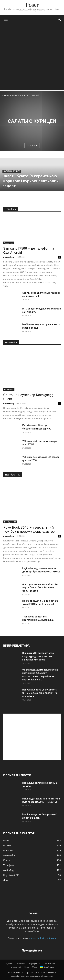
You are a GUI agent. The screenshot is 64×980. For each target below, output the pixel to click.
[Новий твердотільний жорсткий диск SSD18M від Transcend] (11, 605)
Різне (14, 95)
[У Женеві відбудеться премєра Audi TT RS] (11, 445)
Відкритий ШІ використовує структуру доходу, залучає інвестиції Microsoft (38, 656)
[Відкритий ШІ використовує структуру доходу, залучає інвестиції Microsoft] (11, 657)
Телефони (8, 243)
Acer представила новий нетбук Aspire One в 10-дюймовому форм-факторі (40, 587)
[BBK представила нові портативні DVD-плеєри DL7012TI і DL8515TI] (11, 803)
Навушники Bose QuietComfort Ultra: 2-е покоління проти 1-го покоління (39, 693)
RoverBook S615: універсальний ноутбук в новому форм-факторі (29, 529)
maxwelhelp (8, 257)
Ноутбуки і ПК (10, 522)
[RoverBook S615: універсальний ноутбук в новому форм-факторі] (32, 502)
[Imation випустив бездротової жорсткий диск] (11, 818)
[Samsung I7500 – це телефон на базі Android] (32, 230)
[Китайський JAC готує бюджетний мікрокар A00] (11, 429)
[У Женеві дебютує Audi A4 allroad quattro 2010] (11, 461)
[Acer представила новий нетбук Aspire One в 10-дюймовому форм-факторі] (11, 588)
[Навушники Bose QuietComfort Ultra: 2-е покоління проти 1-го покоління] (11, 694)
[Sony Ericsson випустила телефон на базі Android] (11, 297)
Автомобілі (8, 389)
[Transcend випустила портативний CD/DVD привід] (11, 621)
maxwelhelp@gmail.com (42, 938)
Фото (34, 966)
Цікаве (9, 963)
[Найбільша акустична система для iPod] (11, 787)
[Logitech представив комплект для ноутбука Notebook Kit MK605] (11, 572)
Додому (5, 95)
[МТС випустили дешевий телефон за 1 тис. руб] (11, 313)
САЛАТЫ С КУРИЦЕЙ (12, 171)
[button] (5, 19)
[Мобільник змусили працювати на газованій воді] (11, 328)
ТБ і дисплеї (15, 966)
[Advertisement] (32, 57)
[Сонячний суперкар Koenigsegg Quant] (32, 370)
